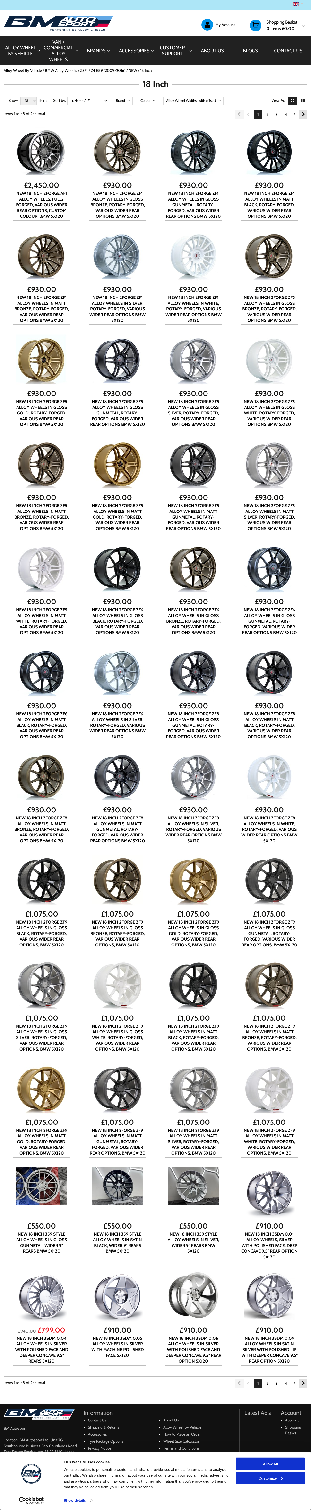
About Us (212, 51)
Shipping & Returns (103, 1427)
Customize (268, 1478)
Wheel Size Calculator (181, 1441)
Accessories (134, 51)
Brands (96, 51)
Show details (75, 1500)
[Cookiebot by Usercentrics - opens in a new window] (31, 1500)
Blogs (250, 51)
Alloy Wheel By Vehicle (20, 50)
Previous (239, 114)
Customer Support (172, 50)
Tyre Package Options (105, 1441)
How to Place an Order (182, 1434)
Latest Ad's (257, 1412)
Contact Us (288, 51)
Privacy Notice (99, 1448)
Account (292, 1420)
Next (303, 114)
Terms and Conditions (181, 1448)
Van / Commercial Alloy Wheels (58, 50)
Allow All (270, 1464)
